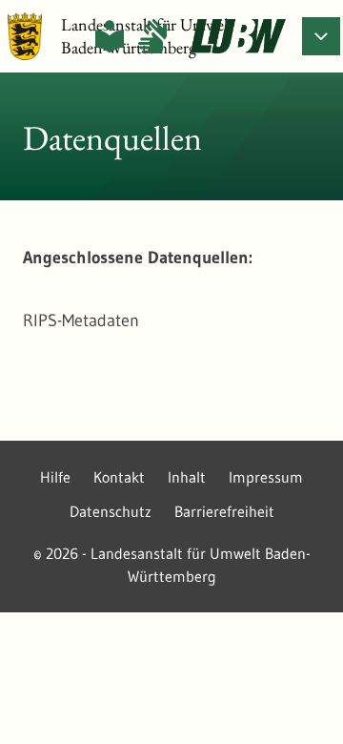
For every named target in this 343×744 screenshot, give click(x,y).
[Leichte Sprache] (110, 36)
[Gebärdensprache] (152, 36)
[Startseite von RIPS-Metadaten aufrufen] (238, 36)
